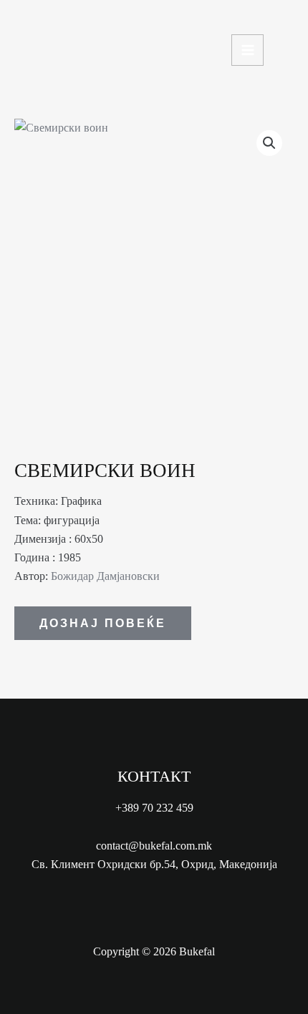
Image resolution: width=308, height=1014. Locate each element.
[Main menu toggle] (247, 50)
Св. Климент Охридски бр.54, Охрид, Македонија (154, 864)
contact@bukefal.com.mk (154, 845)
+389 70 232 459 (154, 807)
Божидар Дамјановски (105, 576)
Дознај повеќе (102, 623)
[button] (269, 143)
